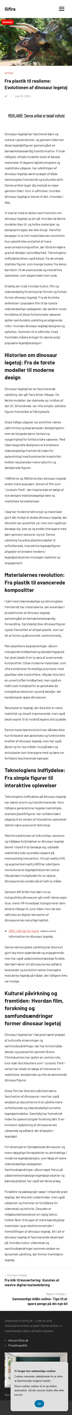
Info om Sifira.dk (18, 1340)
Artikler (9, 73)
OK (39, 1403)
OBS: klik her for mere (24, 931)
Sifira (10, 9)
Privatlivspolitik (17, 1345)
